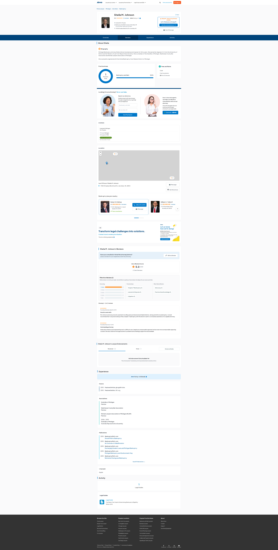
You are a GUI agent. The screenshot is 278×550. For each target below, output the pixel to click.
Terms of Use (100, 545)
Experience (150, 37)
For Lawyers (100, 533)
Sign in (178, 2)
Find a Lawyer (100, 521)
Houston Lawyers (122, 528)
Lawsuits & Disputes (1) (134, 292)
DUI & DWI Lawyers (144, 528)
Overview (106, 37)
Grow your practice (167, 2)
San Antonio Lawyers (123, 538)
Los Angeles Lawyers (123, 523)
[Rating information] (140, 18)
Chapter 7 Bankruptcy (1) (135, 288)
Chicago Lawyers (122, 526)
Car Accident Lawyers (145, 533)
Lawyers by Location (110, 2)
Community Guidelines (126, 545)
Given (138, 349)
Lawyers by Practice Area (125, 2)
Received (111, 349)
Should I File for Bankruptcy (113, 438)
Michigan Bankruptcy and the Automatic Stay (119, 453)
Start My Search (127, 115)
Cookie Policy (116, 545)
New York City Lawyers (123, 521)
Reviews (127, 37)
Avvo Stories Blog (101, 530)
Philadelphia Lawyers (123, 533)
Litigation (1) (131, 296)
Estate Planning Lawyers (145, 530)
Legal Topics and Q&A (139, 2)
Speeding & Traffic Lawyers (146, 540)
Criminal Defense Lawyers (146, 526)
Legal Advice (100, 526)
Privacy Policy (108, 545)
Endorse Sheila (169, 349)
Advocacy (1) (158, 288)
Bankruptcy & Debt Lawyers (146, 521)
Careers (163, 523)
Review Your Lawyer (101, 523)
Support (163, 526)
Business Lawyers (144, 523)
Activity (172, 37)
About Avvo (163, 521)
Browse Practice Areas (102, 528)
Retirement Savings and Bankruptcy (116, 458)
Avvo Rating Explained (166, 528)
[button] (168, 25)
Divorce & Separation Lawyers (147, 535)
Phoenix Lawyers (122, 535)
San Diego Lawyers (122, 540)
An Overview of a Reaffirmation (114, 443)
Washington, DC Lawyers (124, 530)
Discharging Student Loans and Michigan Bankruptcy (121, 448)
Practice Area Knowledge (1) (163, 292)
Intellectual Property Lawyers (146, 538)
